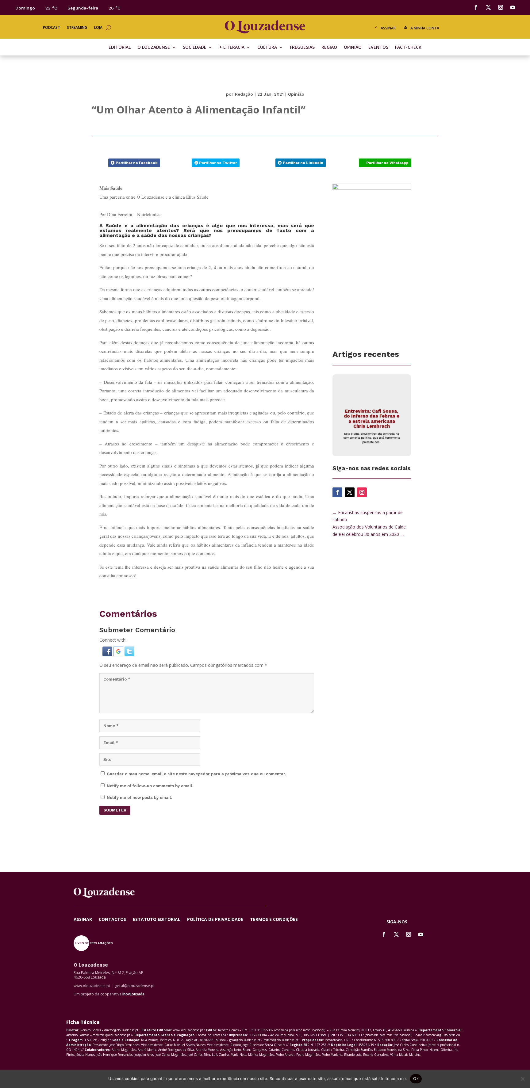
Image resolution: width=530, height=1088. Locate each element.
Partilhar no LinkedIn (303, 163)
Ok (416, 1078)
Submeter (114, 810)
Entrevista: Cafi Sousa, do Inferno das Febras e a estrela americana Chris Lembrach (371, 418)
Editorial (120, 47)
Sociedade (194, 47)
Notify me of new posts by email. (139, 797)
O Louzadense (153, 47)
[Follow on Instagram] (500, 7)
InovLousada (133, 994)
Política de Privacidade (215, 919)
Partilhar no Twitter (218, 163)
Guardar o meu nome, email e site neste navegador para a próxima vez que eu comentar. (196, 774)
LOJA (98, 27)
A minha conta (424, 28)
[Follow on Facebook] (476, 7)
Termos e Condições (274, 919)
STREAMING (77, 27)
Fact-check (408, 47)
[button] (107, 655)
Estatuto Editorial (156, 919)
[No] (522, 1079)
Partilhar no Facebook (137, 163)
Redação (244, 94)
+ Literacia (231, 47)
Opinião (353, 47)
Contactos (112, 919)
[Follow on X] (488, 7)
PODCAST (51, 27)
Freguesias (302, 47)
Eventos (378, 47)
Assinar (388, 28)
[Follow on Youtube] (513, 7)
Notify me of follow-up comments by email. (150, 786)
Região (329, 47)
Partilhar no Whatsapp (387, 163)
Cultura (267, 47)
